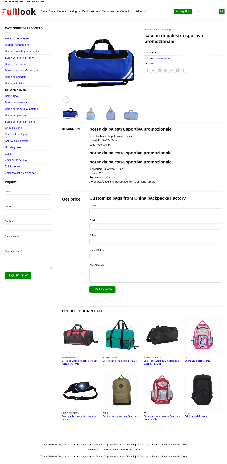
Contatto (125, 11)
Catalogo (72, 11)
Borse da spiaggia (15, 77)
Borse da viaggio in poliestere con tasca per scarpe (79, 362)
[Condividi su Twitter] (153, 70)
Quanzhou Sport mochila (197, 360)
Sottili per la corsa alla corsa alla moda (79, 418)
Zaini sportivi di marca (196, 416)
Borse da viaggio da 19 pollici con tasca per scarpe (161, 362)
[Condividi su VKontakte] (171, 70)
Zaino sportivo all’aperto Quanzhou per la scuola (162, 418)
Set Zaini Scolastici (16, 141)
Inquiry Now (18, 275)
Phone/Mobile (12, 236)
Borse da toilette (14, 83)
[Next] (134, 65)
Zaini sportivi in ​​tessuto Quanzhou (120, 416)
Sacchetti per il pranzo (18, 134)
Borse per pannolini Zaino (20, 121)
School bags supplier (84, 444)
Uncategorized (13, 147)
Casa (44, 11)
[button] (183, 11)
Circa (52, 11)
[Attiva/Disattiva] (50, 115)
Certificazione (90, 11)
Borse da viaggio (15, 89)
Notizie (114, 11)
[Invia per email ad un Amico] (159, 70)
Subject (9, 221)
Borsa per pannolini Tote (19, 57)
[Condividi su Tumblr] (183, 70)
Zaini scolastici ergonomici (20, 173)
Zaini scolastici (14, 166)
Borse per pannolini (16, 115)
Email (8, 206)
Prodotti (61, 11)
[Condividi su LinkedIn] (177, 70)
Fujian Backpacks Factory (146, 444)
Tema (105, 11)
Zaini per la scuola (16, 160)
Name (8, 191)
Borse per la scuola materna (21, 109)
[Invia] (222, 11)
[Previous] (68, 65)
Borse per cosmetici (16, 102)
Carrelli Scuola (14, 128)
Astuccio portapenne (17, 38)
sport (151, 63)
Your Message (12, 251)
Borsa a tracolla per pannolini (22, 51)
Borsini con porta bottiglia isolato (120, 360)
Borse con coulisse (16, 64)
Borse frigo (11, 96)
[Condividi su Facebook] (147, 70)
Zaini (8, 153)
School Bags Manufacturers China (114, 444)
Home (147, 29)
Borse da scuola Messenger (21, 70)
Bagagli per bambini (17, 44)
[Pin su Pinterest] (165, 70)
